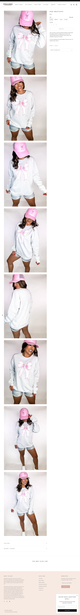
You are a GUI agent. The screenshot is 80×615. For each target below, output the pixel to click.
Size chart (71, 17)
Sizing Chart (41, 588)
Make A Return (41, 582)
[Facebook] (53, 45)
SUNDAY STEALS (62, 4)
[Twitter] (55, 45)
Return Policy (41, 580)
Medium (56, 19)
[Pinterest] (9, 601)
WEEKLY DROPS (19, 4)
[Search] (73, 4)
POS (5, 611)
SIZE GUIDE (7, 543)
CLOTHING (45, 4)
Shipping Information (43, 586)
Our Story (41, 578)
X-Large (65, 19)
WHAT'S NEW (37, 4)
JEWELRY (53, 4)
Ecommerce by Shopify (12, 611)
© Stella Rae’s (8, 610)
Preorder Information (43, 584)
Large (61, 19)
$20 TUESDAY (28, 4)
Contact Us (41, 590)
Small (51, 19)
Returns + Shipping (9, 548)
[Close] (77, 595)
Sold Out (61, 28)
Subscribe (67, 610)
